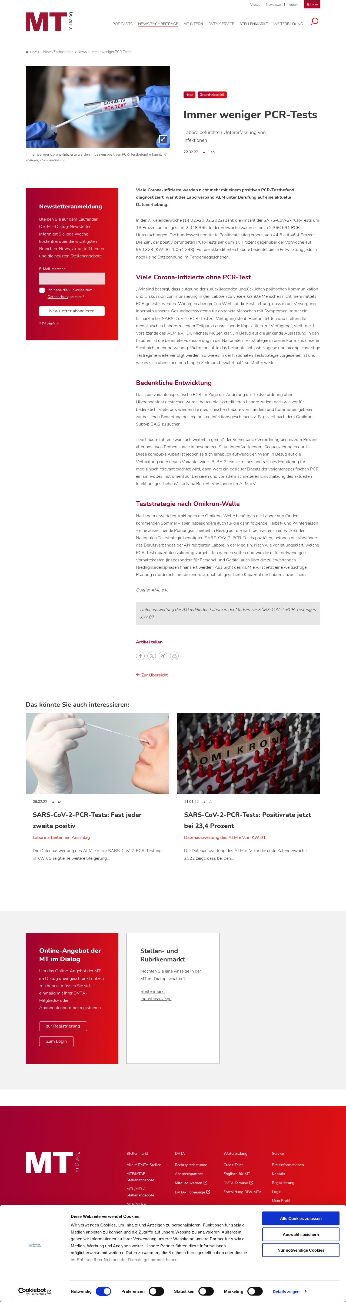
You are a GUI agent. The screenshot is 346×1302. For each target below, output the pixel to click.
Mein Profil (281, 1200)
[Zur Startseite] (49, 21)
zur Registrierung (63, 1026)
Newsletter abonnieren (72, 311)
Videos (255, 4)
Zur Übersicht (154, 675)
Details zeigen (286, 1291)
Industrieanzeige (156, 999)
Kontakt (292, 4)
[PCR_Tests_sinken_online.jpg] (98, 107)
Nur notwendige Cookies (301, 1250)
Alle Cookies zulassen (301, 1218)
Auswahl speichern (301, 1234)
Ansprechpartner (189, 1173)
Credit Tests (234, 1164)
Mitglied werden (188, 1183)
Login (276, 1191)
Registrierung (283, 1182)
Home (34, 52)
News (189, 95)
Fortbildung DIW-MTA (242, 1192)
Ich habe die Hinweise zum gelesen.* (70, 293)
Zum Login (56, 1041)
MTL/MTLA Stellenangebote (140, 1192)
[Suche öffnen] (314, 22)
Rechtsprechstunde (191, 1164)
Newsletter (274, 4)
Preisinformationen (288, 1164)
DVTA (180, 1153)
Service (278, 1153)
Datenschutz (58, 296)
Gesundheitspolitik (212, 95)
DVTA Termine (236, 1183)
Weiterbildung (235, 1153)
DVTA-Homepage (190, 1192)
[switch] (151, 1290)
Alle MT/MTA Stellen (144, 1164)
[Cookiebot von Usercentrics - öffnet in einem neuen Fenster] (35, 1291)
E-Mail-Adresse (52, 268)
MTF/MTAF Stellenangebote (140, 1177)
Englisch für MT (237, 1173)
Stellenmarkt (153, 992)
